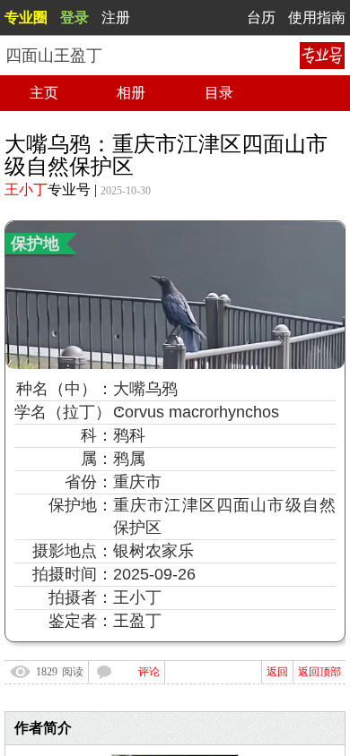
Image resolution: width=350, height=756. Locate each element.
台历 (261, 17)
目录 (219, 92)
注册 (115, 17)
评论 (149, 672)
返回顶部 (319, 672)
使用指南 (317, 17)
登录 (74, 17)
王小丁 (26, 189)
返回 (277, 672)
